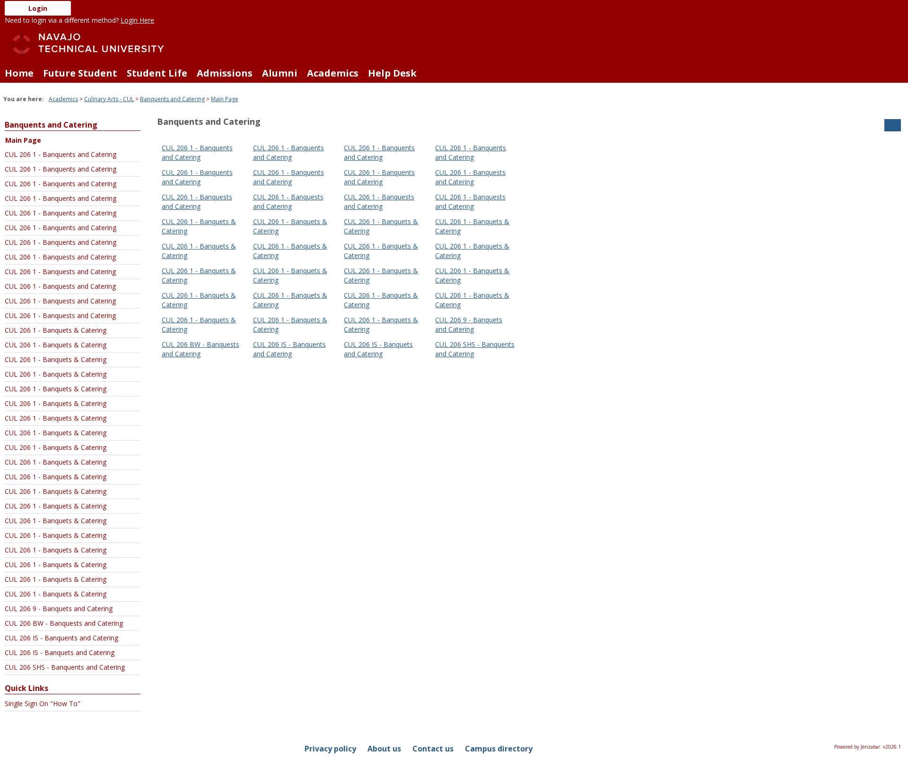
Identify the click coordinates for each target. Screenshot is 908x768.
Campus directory (499, 748)
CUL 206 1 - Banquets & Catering (55, 330)
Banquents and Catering (172, 99)
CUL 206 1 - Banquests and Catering (60, 256)
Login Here (137, 20)
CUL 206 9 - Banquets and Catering (59, 608)
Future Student (80, 73)
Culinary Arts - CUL (109, 99)
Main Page (224, 99)
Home (19, 73)
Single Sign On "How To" (42, 703)
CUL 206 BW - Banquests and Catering (64, 623)
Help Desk (392, 73)
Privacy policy (330, 748)
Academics (332, 73)
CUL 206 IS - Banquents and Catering (61, 637)
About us (384, 748)
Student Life (157, 73)
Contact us (433, 748)
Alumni (279, 73)
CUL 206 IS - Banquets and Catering (59, 652)
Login (37, 8)
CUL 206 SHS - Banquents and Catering (65, 667)
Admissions (225, 73)
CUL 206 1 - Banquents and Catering (60, 154)
